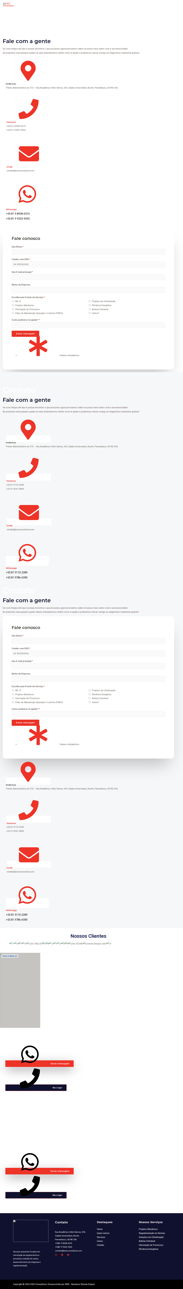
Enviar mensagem (25, 333)
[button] (39, 1063)
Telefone (11, 122)
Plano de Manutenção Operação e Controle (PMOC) (39, 313)
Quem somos (104, 4)
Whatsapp (11, 209)
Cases (131, 4)
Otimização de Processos (27, 309)
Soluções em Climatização (151, 1237)
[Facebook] (68, 1255)
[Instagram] (56, 1255)
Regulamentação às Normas (152, 1233)
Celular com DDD (21, 259)
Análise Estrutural (147, 1241)
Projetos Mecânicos (24, 305)
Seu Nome (18, 246)
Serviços (119, 4)
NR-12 (18, 301)
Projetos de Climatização (103, 301)
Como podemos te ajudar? (26, 320)
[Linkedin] (62, 1255)
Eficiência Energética (101, 305)
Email (9, 167)
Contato (143, 4)
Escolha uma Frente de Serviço (28, 297)
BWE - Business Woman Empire (80, 1284)
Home (89, 4)
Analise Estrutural (100, 309)
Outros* (95, 313)
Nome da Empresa (21, 284)
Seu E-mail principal (22, 272)
